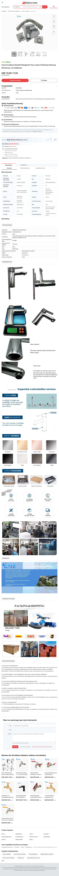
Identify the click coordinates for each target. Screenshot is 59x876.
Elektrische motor (34, 836)
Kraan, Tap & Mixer (25, 11)
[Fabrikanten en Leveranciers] (29, 2)
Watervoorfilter (19, 839)
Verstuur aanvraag (15, 80)
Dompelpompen (19, 836)
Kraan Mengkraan (33, 854)
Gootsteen (45, 834)
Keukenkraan (21, 858)
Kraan (3, 834)
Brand (31, 839)
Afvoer (31, 834)
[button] (52, 168)
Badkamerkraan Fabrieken (47, 854)
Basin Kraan (33, 11)
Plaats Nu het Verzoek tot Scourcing (42, 746)
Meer (3, 860)
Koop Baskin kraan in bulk (33, 858)
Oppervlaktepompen (6, 836)
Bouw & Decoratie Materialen (14, 11)
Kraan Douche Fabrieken (8, 858)
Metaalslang (18, 834)
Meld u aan (5, 158)
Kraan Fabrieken (7, 854)
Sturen (15, 747)
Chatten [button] (45, 80)
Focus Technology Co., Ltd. (27, 866)
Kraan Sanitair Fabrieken (20, 854)
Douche (3, 839)
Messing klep (46, 836)
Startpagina (4, 11)
